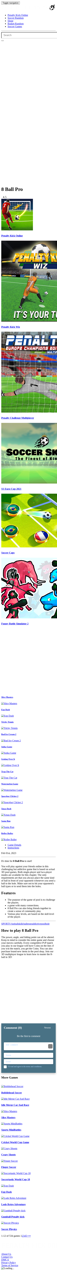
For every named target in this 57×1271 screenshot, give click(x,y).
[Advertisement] (28, 661)
